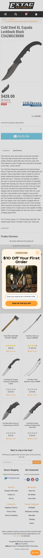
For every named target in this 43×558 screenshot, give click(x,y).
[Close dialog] (37, 253)
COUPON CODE (21, 253)
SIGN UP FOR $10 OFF (21, 303)
